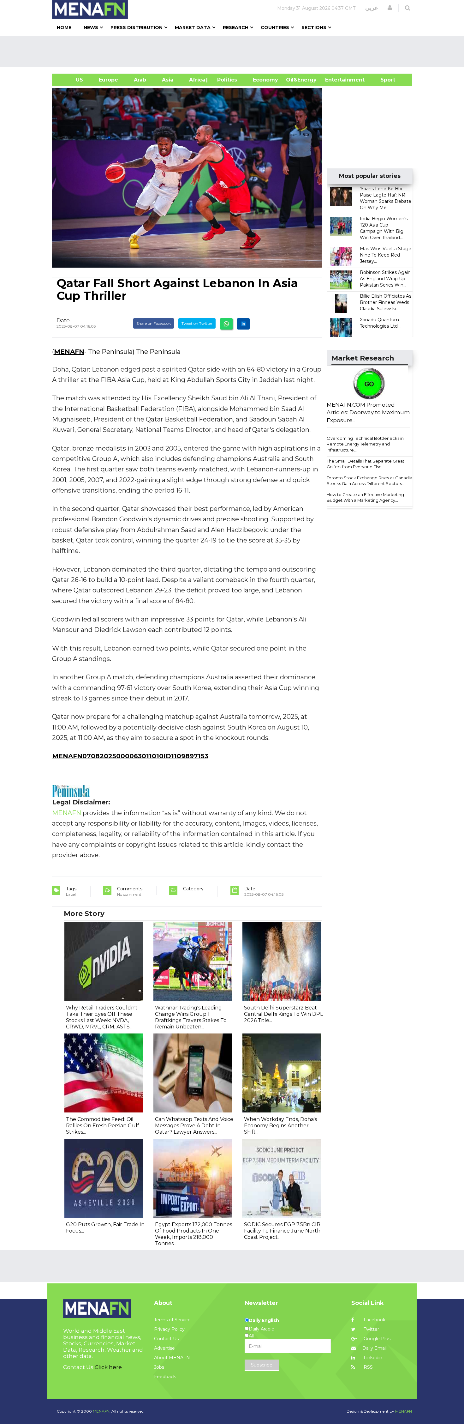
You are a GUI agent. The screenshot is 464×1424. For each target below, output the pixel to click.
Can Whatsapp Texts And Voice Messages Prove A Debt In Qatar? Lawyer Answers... (194, 1125)
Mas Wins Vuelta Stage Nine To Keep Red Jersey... (385, 255)
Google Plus (376, 1339)
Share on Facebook (153, 323)
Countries (275, 27)
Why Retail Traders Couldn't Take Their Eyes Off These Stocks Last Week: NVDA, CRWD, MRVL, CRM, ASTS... (102, 1017)
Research (235, 27)
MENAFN (69, 351)
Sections (313, 27)
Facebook (373, 1320)
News (91, 27)
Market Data (193, 27)
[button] (390, 7)
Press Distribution (136, 27)
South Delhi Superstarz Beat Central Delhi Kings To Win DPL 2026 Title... (283, 1014)
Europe (108, 80)
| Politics (225, 80)
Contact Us (166, 1339)
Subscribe (261, 1365)
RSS (367, 1367)
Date (63, 320)
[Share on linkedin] (243, 324)
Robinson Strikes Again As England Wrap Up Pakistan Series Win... (385, 279)
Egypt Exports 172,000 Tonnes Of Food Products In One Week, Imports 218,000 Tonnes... (193, 1233)
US (71, 80)
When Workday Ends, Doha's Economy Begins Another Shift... (280, 1125)
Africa (196, 80)
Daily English (264, 1320)
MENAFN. (101, 1411)
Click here (108, 1367)
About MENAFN (172, 1357)
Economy (265, 80)
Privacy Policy (169, 1329)
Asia (167, 80)
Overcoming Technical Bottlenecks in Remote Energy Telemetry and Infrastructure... (365, 444)
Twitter (370, 1329)
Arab (140, 80)
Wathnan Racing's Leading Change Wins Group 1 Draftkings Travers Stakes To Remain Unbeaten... (191, 1017)
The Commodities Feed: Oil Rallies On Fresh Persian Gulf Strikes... (102, 1125)
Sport (383, 80)
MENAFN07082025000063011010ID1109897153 (130, 756)
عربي (371, 7)
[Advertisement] (234, 51)
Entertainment (335, 80)
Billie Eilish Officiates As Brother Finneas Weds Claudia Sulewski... (385, 302)
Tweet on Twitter (196, 323)
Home (64, 27)
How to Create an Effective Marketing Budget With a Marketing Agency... (365, 497)
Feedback (165, 1376)
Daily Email (374, 1348)
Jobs (159, 1367)
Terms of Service (172, 1320)
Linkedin (372, 1357)
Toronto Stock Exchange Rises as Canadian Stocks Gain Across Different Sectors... (371, 480)
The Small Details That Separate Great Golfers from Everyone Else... (365, 464)
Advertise (164, 1348)
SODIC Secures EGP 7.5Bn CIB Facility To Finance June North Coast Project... (282, 1230)
